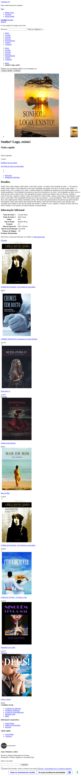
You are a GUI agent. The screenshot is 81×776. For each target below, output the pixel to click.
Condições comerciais (12, 710)
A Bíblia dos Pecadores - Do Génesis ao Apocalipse (18, 287)
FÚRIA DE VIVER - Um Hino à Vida (14, 597)
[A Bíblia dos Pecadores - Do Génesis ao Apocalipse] (16, 542)
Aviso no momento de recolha (22, 772)
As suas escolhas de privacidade (51, 772)
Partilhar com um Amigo (9, 163)
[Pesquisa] (43, 29)
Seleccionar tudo (39, 237)
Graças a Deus (6, 699)
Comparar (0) (5, 2)
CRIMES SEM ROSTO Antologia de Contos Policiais (19, 339)
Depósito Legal (10, 714)
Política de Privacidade (12, 725)
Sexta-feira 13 (5, 391)
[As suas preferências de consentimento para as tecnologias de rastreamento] (77, 772)
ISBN (7, 716)
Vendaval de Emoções (8, 443)
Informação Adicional (12, 177)
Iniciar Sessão (9, 16)
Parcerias (8, 727)
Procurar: (4, 29)
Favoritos (8, 14)
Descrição (8, 175)
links (2, 9)
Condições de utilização (13, 708)
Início (7, 63)
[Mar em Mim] (16, 489)
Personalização (10, 41)
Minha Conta (9, 12)
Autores (7, 42)
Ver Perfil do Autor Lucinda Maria (12, 166)
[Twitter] (1, 767)
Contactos (8, 44)
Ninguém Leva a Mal (8, 647)
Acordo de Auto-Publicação (14, 712)
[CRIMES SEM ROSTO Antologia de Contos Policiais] (16, 335)
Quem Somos (9, 723)
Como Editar (9, 734)
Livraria (7, 35)
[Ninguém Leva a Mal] (16, 644)
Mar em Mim (5, 493)
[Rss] (2, 767)
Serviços (8, 39)
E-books (8, 37)
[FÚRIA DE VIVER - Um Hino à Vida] (16, 594)
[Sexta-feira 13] (16, 387)
